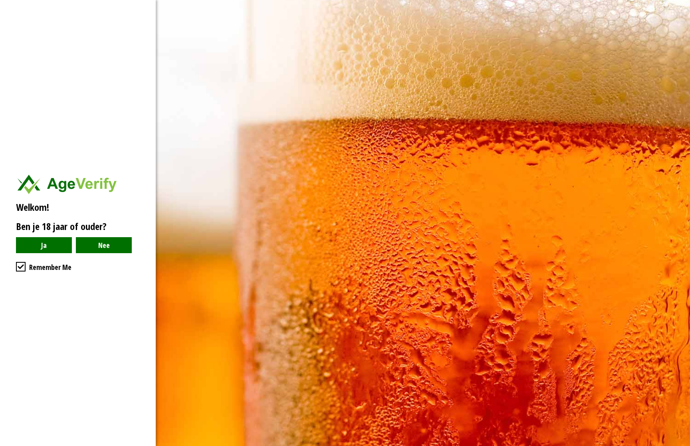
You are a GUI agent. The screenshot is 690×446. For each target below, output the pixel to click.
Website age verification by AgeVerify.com (680, 444)
